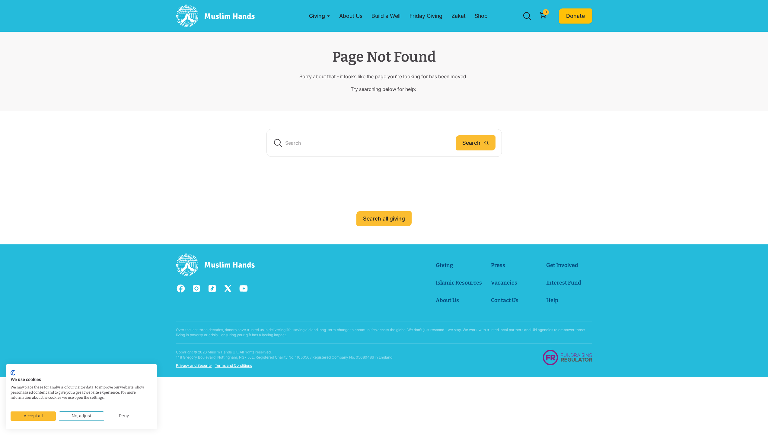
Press (498, 265)
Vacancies (504, 282)
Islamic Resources (459, 282)
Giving (444, 265)
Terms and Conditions (233, 365)
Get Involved (562, 265)
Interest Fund (563, 282)
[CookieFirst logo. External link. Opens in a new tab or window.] (13, 372)
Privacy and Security (194, 365)
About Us (447, 300)
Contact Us (504, 300)
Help (552, 300)
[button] (319, 16)
